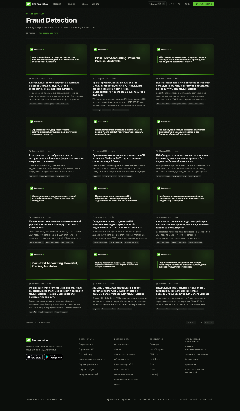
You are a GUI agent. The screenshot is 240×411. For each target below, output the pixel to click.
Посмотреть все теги (48, 33)
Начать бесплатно (203, 4)
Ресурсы (71, 4)
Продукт (57, 4)
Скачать (95, 4)
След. (207, 322)
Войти (187, 4)
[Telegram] (179, 4)
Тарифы (84, 4)
